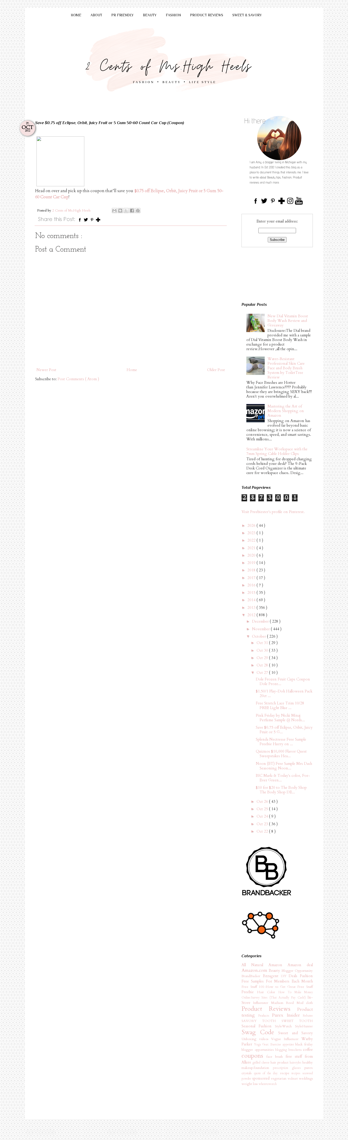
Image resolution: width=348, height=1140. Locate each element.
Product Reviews (269, 1009)
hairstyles (296, 1062)
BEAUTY (150, 15)
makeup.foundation (257, 1068)
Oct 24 (263, 816)
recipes (296, 1073)
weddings (306, 1078)
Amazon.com (255, 970)
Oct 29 (263, 657)
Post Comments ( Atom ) (78, 379)
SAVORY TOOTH (262, 1021)
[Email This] (114, 210)
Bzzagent (272, 975)
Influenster (262, 1003)
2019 (252, 562)
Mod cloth (305, 1003)
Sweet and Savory (295, 1033)
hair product (280, 1062)
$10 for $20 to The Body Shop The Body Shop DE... (281, 790)
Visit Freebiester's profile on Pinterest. (273, 511)
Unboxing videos (256, 1039)
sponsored (261, 1078)
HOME (76, 15)
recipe (286, 1073)
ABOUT (96, 15)
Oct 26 (263, 801)
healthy (307, 1062)
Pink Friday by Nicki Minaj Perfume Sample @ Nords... (280, 718)
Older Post (216, 369)
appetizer (289, 1044)
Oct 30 (263, 650)
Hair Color (267, 992)
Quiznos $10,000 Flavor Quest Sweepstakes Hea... (281, 753)
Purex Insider (287, 1015)
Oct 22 (263, 831)
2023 (252, 532)
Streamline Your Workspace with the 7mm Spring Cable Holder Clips (276, 451)
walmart (293, 1079)
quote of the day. (267, 1073)
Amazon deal (300, 964)
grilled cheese (261, 1062)
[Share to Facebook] (132, 210)
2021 (252, 548)
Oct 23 (263, 824)
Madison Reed (284, 1003)
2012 (252, 615)
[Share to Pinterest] (137, 210)
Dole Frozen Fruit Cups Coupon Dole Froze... (283, 681)
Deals (294, 975)
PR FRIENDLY (122, 15)
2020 (252, 555)
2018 (252, 570)
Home (132, 369)
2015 (252, 592)
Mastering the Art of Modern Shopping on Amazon (285, 411)
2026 (252, 525)
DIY (285, 976)
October (259, 636)
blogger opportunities (258, 1049)
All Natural (255, 964)
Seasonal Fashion (258, 1026)
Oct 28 (263, 665)
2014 (252, 599)
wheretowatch (268, 1084)
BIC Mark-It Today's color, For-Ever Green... (283, 778)
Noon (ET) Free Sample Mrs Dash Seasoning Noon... (284, 766)
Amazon (278, 964)
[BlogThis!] (120, 210)
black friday (304, 1044)
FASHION (173, 15)
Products (265, 1016)
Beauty (275, 970)
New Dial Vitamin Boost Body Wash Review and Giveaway (287, 320)
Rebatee (308, 1016)
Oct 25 (263, 808)
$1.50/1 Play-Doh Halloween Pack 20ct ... (284, 693)
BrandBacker (252, 976)
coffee (308, 1049)
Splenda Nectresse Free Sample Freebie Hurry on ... (281, 741)
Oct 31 (263, 642)
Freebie (249, 991)
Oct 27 (263, 672)
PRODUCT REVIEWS (206, 15)
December (261, 621)
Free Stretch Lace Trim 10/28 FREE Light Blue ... (280, 705)
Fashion (306, 975)
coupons (254, 1056)
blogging (281, 1050)
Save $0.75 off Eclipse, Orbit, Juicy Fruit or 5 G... (284, 730)
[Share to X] (126, 210)
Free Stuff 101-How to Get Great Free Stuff (277, 987)
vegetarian (279, 1078)
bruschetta (295, 1050)
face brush (276, 1056)
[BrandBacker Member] (267, 895)
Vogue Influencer (286, 1039)
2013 (252, 607)
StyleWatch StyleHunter (294, 1026)
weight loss (250, 1084)
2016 (252, 585)
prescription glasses (288, 1068)
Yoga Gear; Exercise (268, 1044)
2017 (252, 577)
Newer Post (46, 369)
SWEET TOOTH (297, 1021)
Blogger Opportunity (297, 970)
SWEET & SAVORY (247, 15)
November (261, 629)
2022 (252, 540)
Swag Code (260, 1032)
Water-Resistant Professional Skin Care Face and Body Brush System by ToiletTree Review (286, 368)
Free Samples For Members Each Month (277, 981)
